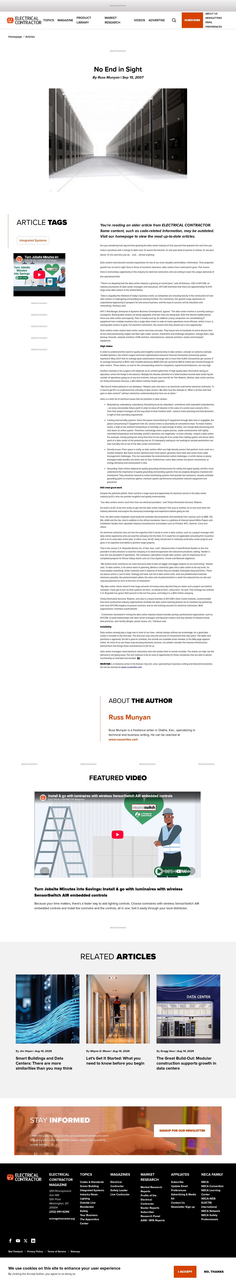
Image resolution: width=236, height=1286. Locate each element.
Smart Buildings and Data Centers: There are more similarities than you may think (44, 1063)
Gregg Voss (168, 1051)
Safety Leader (119, 1190)
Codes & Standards (92, 1182)
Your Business (89, 1215)
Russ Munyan (130, 717)
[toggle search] (174, 20)
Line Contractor (120, 1194)
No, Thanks (214, 1272)
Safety (84, 1211)
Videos (139, 20)
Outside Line (88, 1202)
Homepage (15, 37)
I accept (185, 1272)
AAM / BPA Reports (153, 1220)
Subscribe (192, 20)
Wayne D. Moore (100, 1051)
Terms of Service (57, 1251)
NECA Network (210, 1211)
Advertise (157, 20)
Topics (48, 20)
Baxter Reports (150, 1208)
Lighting (85, 1198)
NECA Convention (212, 1186)
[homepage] (24, 20)
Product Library (84, 20)
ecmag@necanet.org (62, 1218)
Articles (30, 37)
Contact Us (178, 1202)
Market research (112, 20)
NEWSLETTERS (213, 18)
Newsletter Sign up (183, 1207)
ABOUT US (211, 13)
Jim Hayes (27, 1051)
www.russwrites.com (123, 739)
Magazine (65, 20)
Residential (87, 1207)
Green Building (89, 1186)
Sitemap (75, 1251)
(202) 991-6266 (59, 1211)
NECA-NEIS (208, 1198)
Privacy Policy (35, 1251)
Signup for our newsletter (182, 1130)
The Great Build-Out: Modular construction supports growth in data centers (186, 1063)
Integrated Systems (33, 240)
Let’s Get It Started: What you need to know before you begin (115, 1061)
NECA (205, 1182)
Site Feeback (15, 1251)
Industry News (89, 1194)
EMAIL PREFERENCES (213, 24)
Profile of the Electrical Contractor (149, 1200)
